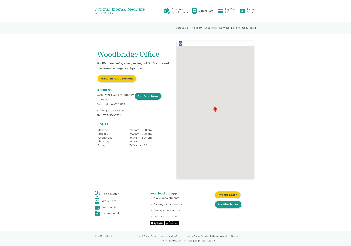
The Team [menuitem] (196, 27)
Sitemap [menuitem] (234, 236)
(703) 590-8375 (115, 110)
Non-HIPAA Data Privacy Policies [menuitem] (177, 241)
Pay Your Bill (230, 11)
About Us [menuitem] (182, 27)
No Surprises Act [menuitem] (219, 236)
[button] (215, 109)
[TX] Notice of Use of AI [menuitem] (205, 241)
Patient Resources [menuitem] (242, 27)
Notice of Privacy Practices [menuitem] (197, 236)
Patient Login (227, 195)
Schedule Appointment (180, 11)
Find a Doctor (110, 193)
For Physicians (228, 204)
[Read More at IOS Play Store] (157, 222)
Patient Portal (251, 11)
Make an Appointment (116, 78)
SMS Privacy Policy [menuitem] (147, 236)
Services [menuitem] (224, 27)
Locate (180, 43)
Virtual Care (206, 10)
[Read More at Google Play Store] (172, 222)
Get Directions (147, 96)
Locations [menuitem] (211, 27)
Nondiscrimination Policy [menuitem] (171, 236)
